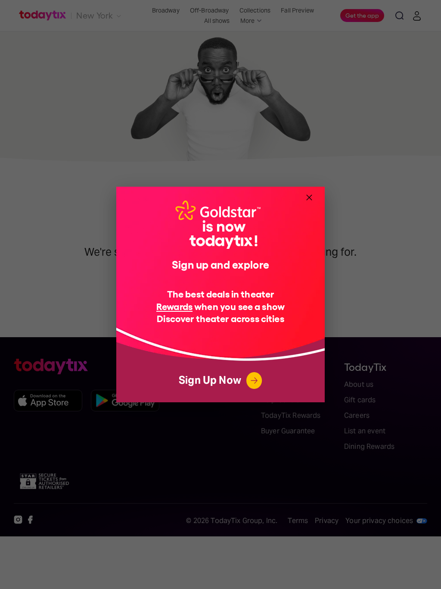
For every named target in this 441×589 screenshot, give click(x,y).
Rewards (174, 306)
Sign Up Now (210, 380)
